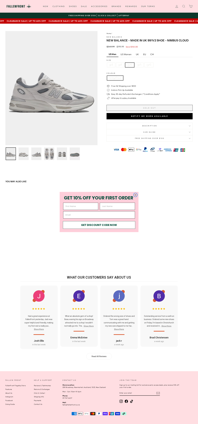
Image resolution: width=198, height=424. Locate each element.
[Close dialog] (135, 195)
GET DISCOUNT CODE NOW (99, 225)
